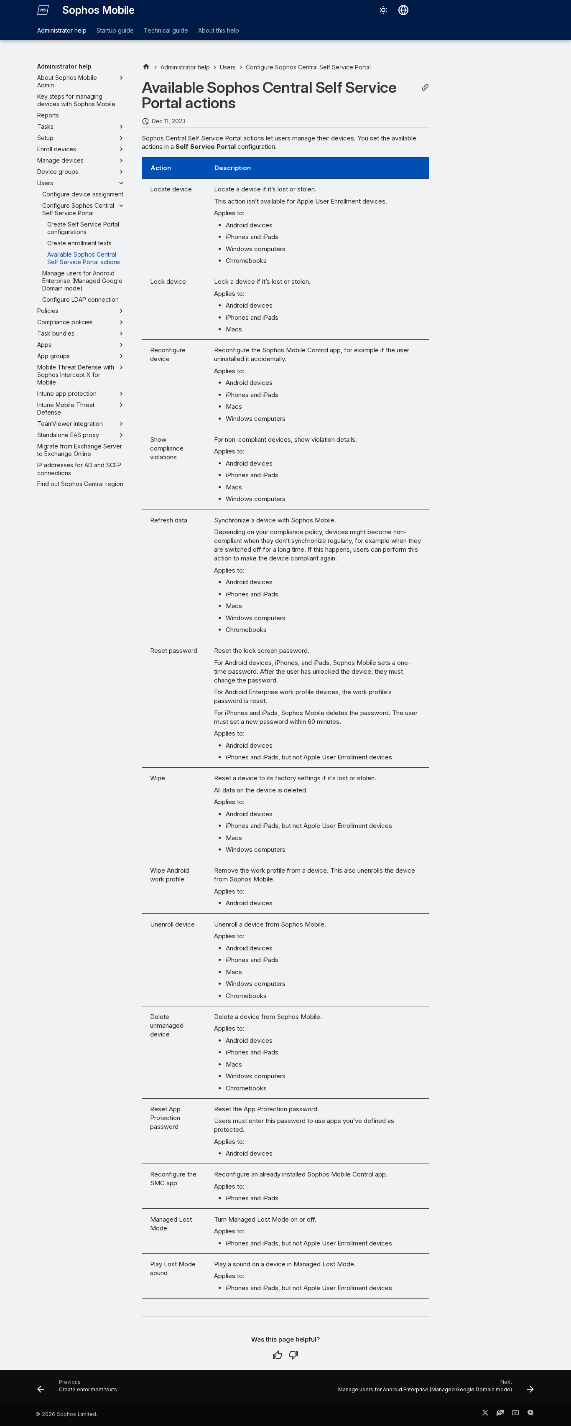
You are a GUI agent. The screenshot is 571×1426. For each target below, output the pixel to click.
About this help (218, 30)
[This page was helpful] (277, 1355)
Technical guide (166, 30)
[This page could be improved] (293, 1355)
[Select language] (403, 10)
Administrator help (62, 30)
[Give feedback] (530, 1414)
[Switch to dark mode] (383, 10)
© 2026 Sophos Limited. (66, 1414)
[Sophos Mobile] (43, 10)
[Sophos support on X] (485, 1414)
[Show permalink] (425, 87)
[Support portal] (500, 1414)
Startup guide (115, 30)
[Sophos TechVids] (515, 1414)
